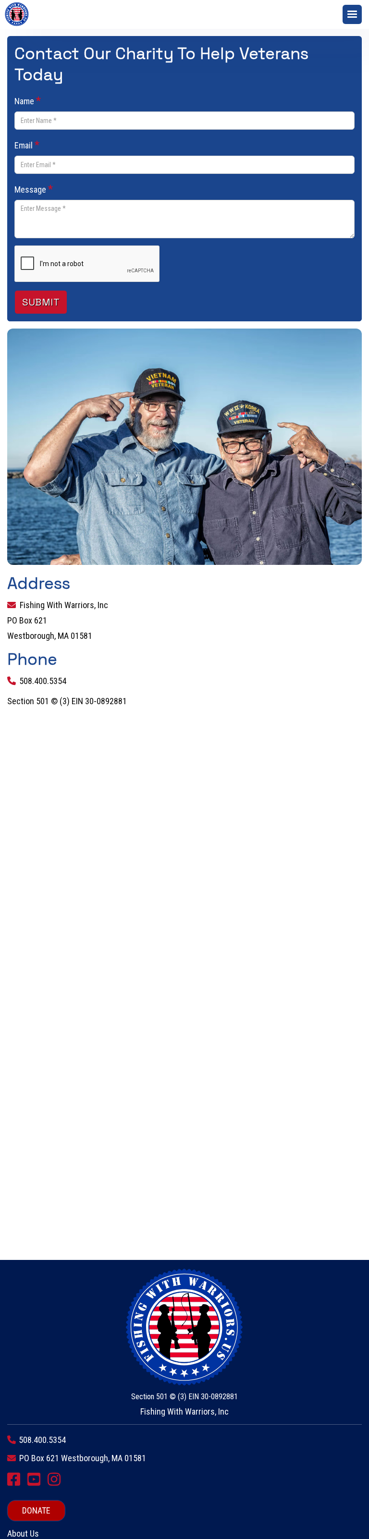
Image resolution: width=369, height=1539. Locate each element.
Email (26, 144)
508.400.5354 (42, 681)
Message (33, 189)
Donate (36, 1510)
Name (27, 100)
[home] (19, 14)
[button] (352, 14)
